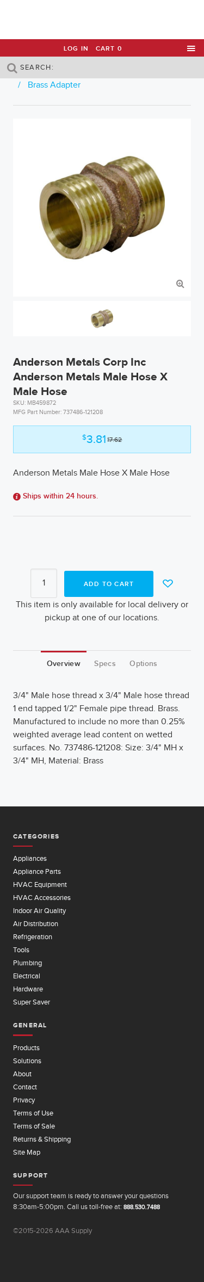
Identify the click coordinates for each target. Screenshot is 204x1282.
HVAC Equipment (40, 884)
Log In (76, 48)
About (22, 1074)
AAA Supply (102, 20)
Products (26, 1048)
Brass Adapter (54, 85)
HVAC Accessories (42, 897)
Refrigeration (32, 937)
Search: (36, 67)
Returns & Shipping (42, 1139)
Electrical (26, 976)
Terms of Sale (34, 1126)
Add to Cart (109, 584)
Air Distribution (35, 924)
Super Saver (31, 1002)
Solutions (27, 1061)
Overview (64, 663)
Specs (104, 663)
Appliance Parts (37, 871)
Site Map (26, 1152)
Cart (109, 48)
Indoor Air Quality (39, 911)
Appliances (30, 858)
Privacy (24, 1100)
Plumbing (27, 963)
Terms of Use (33, 1113)
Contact (25, 1087)
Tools (21, 950)
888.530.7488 (141, 1207)
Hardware (28, 989)
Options (143, 663)
